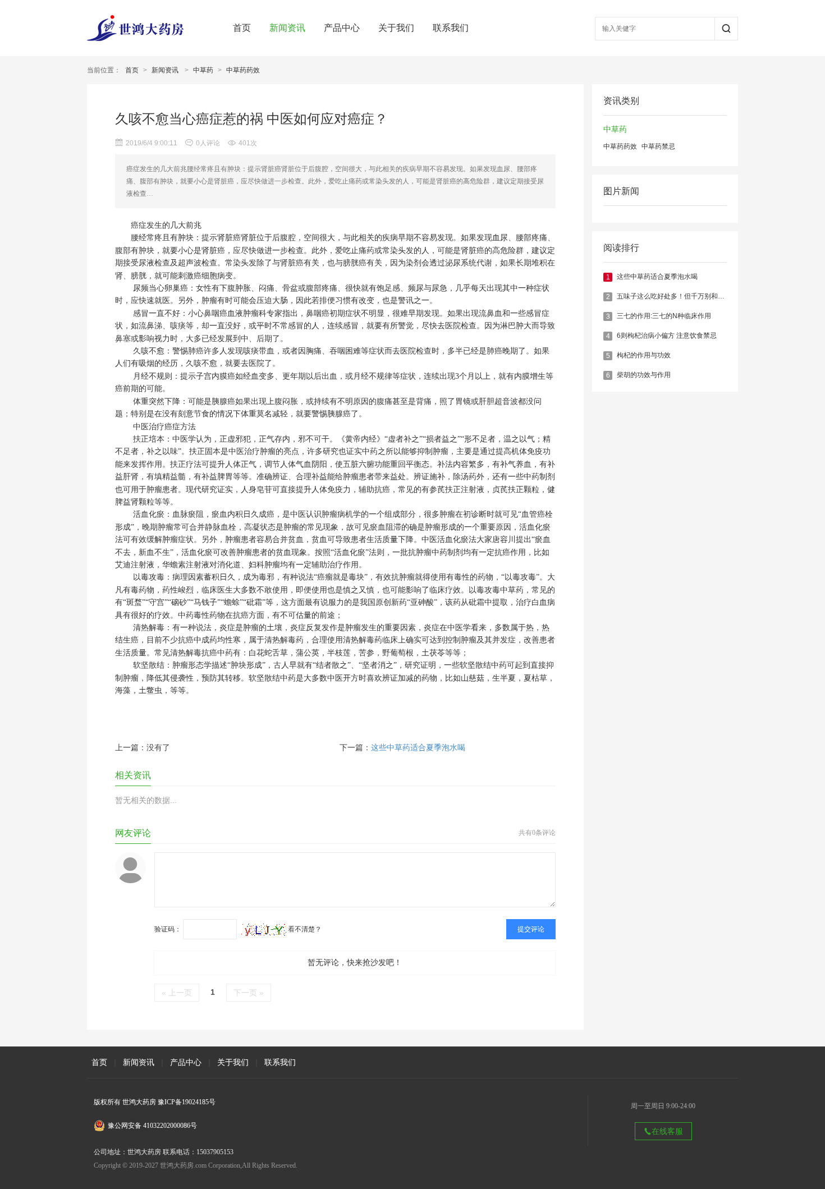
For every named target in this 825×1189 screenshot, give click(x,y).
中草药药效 (243, 70)
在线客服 (667, 1131)
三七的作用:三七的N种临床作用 (664, 316)
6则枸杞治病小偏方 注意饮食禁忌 (667, 335)
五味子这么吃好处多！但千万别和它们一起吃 (684, 296)
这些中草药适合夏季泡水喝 (657, 277)
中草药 (203, 70)
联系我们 (451, 28)
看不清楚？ (304, 929)
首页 (242, 28)
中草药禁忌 (658, 146)
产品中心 (342, 28)
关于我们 (396, 28)
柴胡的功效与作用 (644, 375)
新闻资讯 (287, 28)
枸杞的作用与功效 (644, 355)
